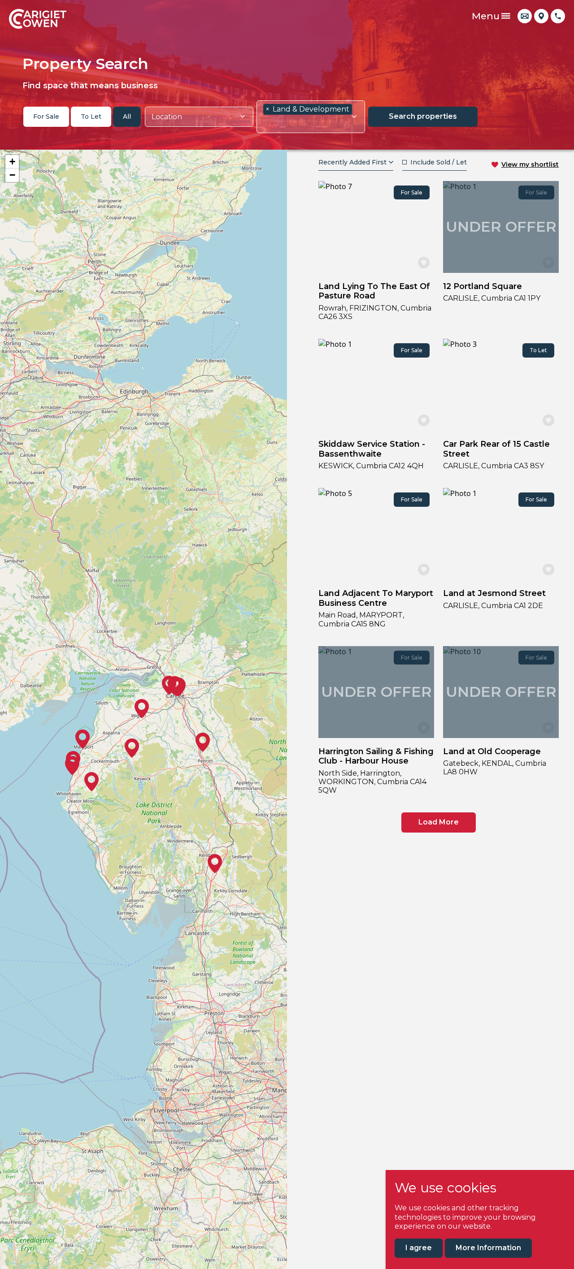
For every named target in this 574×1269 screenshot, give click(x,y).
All (127, 116)
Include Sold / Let (438, 162)
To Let (91, 116)
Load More (438, 822)
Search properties (423, 116)
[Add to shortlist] (424, 262)
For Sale (46, 116)
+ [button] (12, 161)
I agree (418, 1247)
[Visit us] (541, 16)
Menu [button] (486, 16)
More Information (488, 1247)
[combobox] (199, 117)
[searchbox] (196, 116)
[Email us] (524, 16)
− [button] (12, 175)
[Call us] (558, 16)
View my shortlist (530, 164)
